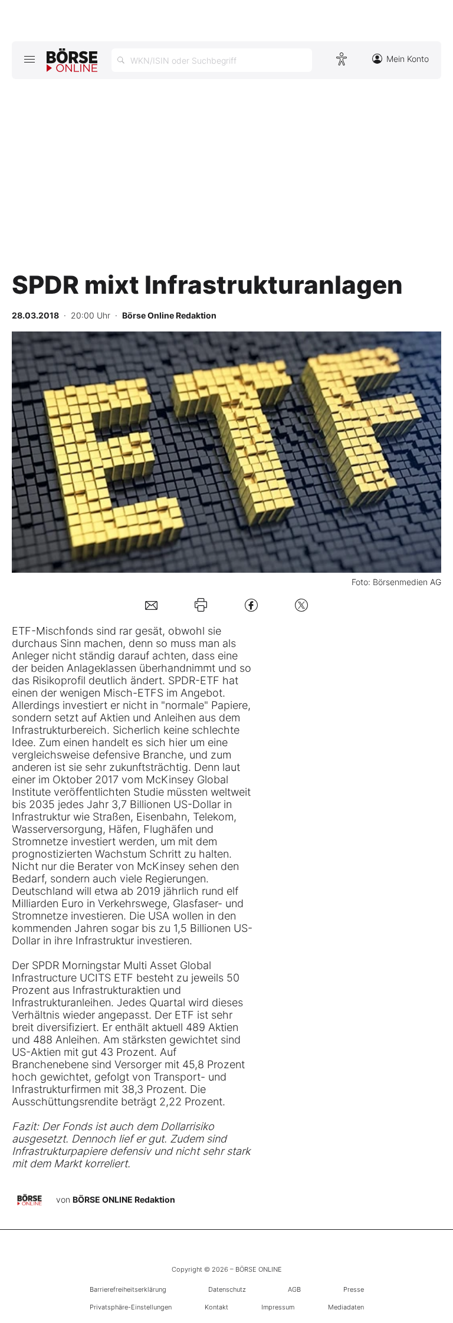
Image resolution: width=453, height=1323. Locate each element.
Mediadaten (346, 1307)
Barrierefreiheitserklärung (128, 1289)
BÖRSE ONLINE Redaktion (124, 1199)
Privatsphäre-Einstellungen (131, 1307)
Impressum (277, 1307)
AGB (294, 1289)
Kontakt (216, 1307)
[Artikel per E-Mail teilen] (151, 605)
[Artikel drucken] (201, 604)
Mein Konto (407, 59)
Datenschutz (227, 1289)
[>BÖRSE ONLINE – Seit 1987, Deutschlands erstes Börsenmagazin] (72, 60)
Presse (353, 1289)
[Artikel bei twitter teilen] (301, 605)
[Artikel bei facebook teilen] (251, 605)
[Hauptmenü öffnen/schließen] (29, 59)
